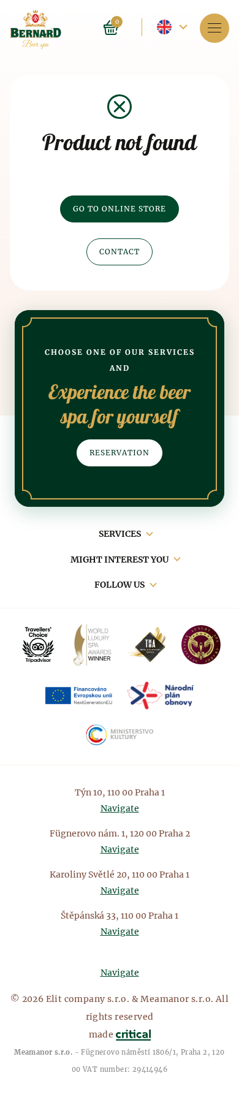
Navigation (214, 28)
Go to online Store (119, 208)
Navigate (120, 808)
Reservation (119, 452)
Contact (119, 251)
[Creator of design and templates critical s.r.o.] (133, 1034)
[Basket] (126, 26)
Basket (111, 27)
